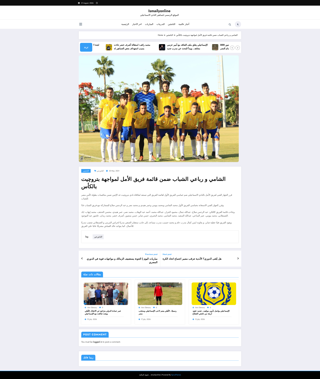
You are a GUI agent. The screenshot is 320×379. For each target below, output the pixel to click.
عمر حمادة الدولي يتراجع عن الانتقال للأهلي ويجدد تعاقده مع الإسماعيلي (103, 312)
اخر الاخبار (137, 24)
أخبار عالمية (183, 24)
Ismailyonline (159, 11)
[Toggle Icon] (80, 24)
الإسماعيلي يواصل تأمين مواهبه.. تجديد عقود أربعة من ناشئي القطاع (211, 312)
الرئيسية (125, 24)
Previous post (151, 254)
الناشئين (171, 24)
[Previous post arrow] (82, 259)
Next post (167, 254)
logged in (97, 341)
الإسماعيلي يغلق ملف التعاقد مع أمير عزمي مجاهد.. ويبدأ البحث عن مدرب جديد (179, 46)
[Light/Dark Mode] (238, 24)
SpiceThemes (176, 374)
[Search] (230, 25)
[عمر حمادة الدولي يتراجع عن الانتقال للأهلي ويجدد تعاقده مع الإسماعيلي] (106, 293)
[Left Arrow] (232, 48)
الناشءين (100, 171)
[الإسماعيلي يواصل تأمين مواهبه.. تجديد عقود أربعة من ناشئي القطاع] (214, 293)
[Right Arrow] (238, 48)
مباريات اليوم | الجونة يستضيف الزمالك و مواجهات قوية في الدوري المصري (122, 260)
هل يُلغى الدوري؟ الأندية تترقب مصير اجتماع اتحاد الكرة (192, 259)
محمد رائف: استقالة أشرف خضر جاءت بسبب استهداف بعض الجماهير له (124, 46)
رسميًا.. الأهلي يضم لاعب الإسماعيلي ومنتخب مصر (158, 312)
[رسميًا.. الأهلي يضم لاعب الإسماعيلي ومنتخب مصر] (160, 293)
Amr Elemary (92, 307)
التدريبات (160, 24)
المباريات (149, 24)
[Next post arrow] (238, 259)
